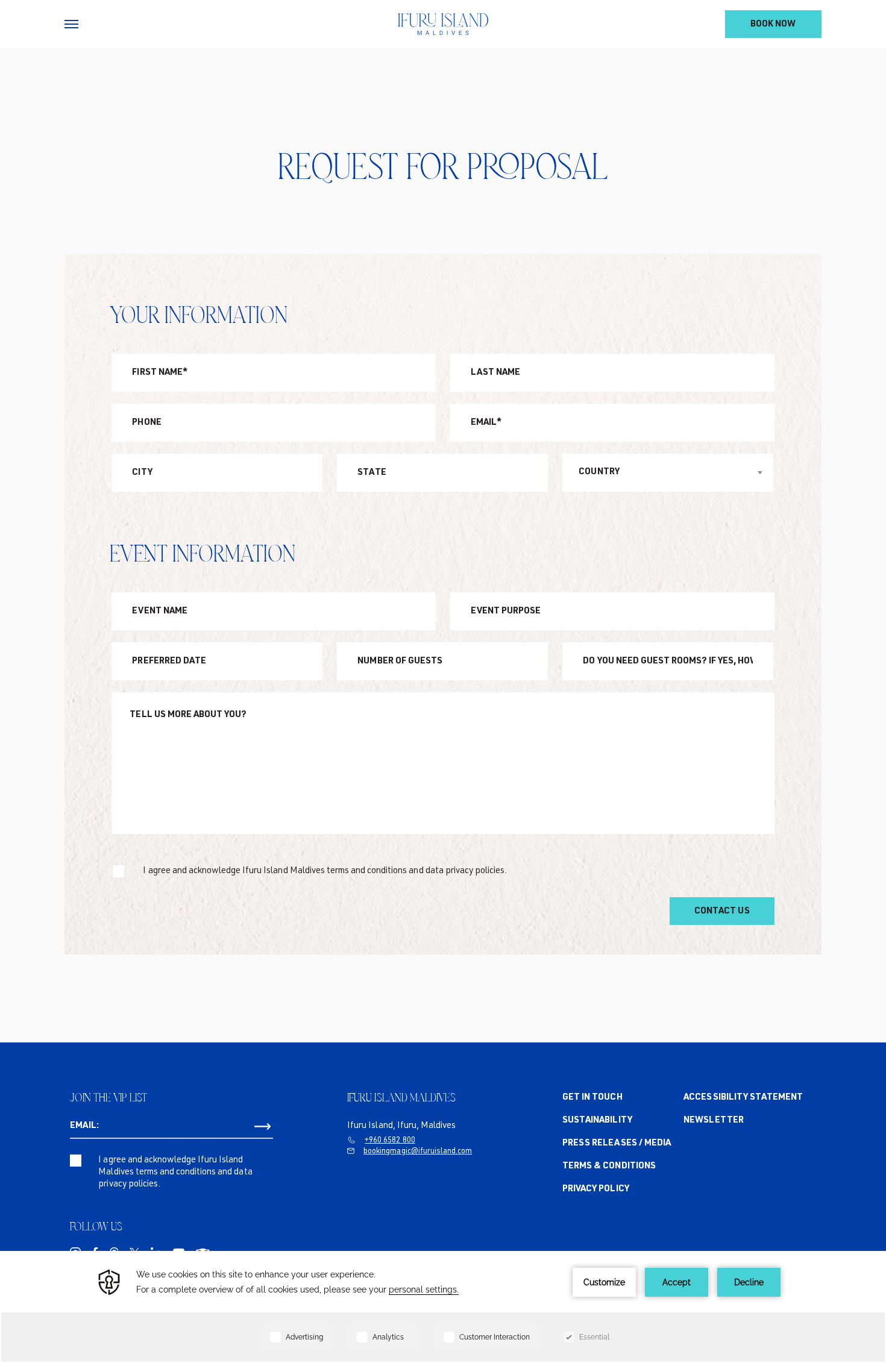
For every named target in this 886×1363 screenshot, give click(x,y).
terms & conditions (609, 1166)
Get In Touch (592, 1097)
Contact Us (721, 911)
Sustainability (597, 1120)
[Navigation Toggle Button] (71, 24)
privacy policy (595, 1189)
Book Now (773, 24)
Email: (84, 1125)
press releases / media (616, 1143)
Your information (198, 314)
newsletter (713, 1120)
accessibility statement (743, 1097)
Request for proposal (443, 166)
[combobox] (667, 473)
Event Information (202, 553)
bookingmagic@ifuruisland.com (417, 1152)
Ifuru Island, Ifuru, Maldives (401, 1125)
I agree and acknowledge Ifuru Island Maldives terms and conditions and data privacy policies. (325, 871)
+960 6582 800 (390, 1141)
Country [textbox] (599, 472)
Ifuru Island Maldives (401, 1097)
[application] (443, 1307)
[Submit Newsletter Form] (262, 1126)
